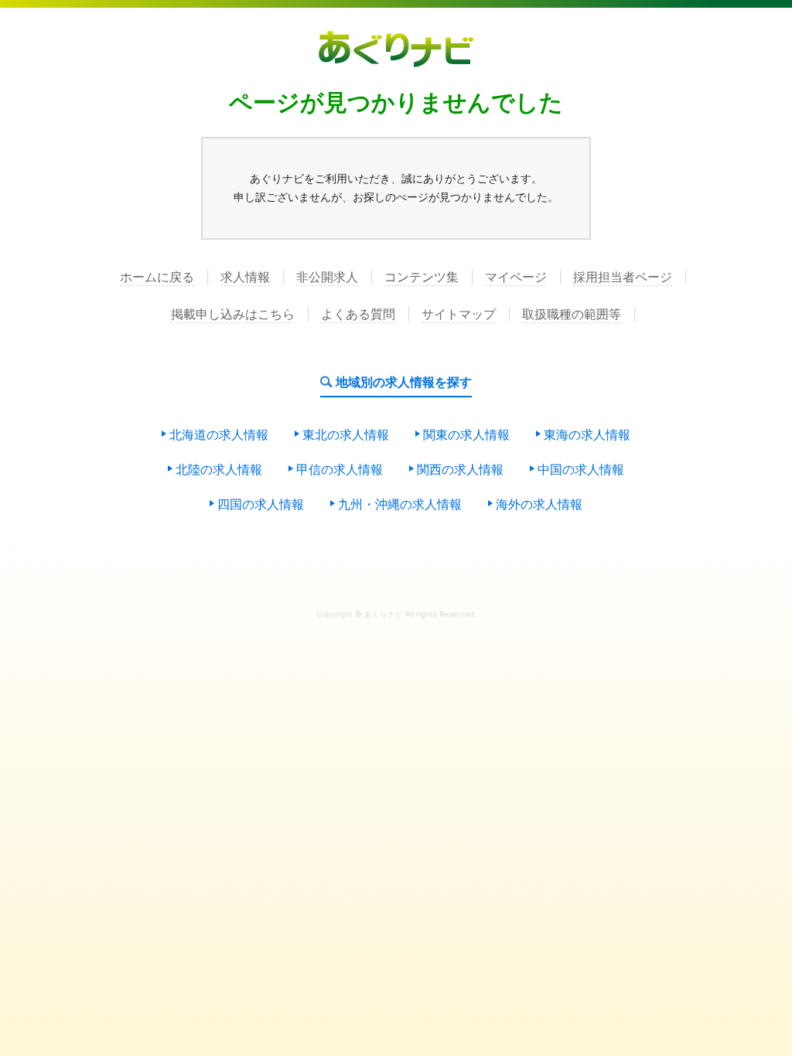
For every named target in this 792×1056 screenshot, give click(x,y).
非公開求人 (327, 277)
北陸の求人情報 (219, 470)
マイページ (516, 277)
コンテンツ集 (421, 277)
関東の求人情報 (466, 435)
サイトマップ (459, 315)
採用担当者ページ (622, 277)
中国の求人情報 (581, 470)
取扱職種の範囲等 (571, 315)
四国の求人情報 (260, 505)
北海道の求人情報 (218, 435)
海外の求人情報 (539, 505)
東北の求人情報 (345, 435)
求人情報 (245, 277)
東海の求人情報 (587, 435)
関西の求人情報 (460, 470)
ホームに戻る (157, 277)
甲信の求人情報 (339, 470)
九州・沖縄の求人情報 (400, 505)
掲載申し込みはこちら (233, 315)
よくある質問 (358, 315)
